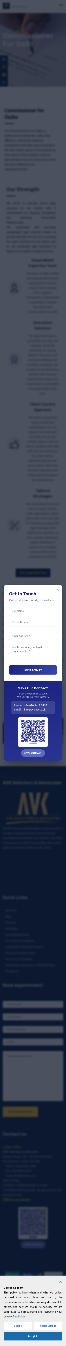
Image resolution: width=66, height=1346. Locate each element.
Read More (19, 1316)
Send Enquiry (33, 669)
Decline (18, 1326)
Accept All (33, 1336)
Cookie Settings (48, 1326)
